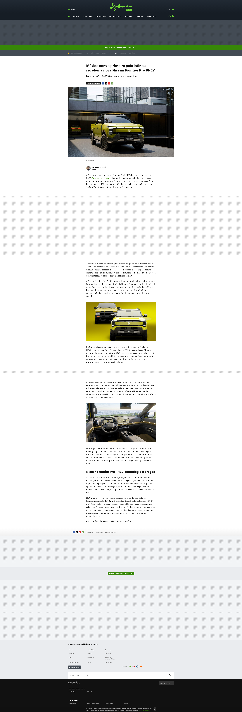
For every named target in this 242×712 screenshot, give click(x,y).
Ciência (76, 16)
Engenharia (108, 650)
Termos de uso (109, 703)
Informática (101, 16)
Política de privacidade (93, 703)
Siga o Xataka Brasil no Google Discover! (119, 48)
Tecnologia (87, 16)
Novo (169, 9)
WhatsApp (173, 16)
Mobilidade (151, 16)
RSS (141, 666)
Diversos (71, 653)
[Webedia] (74, 682)
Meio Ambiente (115, 16)
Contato (125, 703)
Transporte (90, 657)
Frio (110, 53)
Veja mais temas (74, 667)
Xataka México (91, 692)
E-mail (112, 83)
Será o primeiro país (101, 178)
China (86, 53)
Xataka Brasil (121, 7)
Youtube (133, 666)
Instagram (169, 16)
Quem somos (72, 703)
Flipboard (109, 83)
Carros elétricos (111, 532)
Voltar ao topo (165, 683)
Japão (116, 53)
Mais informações (144, 710)
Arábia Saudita (95, 53)
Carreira (139, 16)
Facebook (103, 83)
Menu (73, 9)
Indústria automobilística (110, 658)
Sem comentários (94, 83)
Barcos (104, 53)
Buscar (170, 675)
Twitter (106, 83)
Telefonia (128, 16)
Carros (89, 662)
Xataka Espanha (73, 692)
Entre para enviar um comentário (121, 574)
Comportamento (74, 662)
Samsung (123, 53)
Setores (89, 653)
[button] (99, 167)
